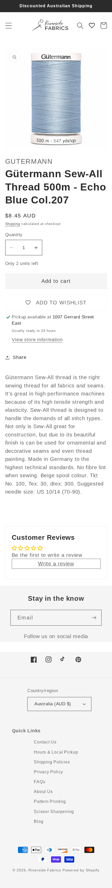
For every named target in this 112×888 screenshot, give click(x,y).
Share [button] (19, 357)
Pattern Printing (50, 801)
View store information (37, 339)
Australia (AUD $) (52, 703)
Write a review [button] (56, 563)
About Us (43, 791)
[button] (8, 25)
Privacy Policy (48, 772)
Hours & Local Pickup (56, 752)
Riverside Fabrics (44, 870)
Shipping (12, 224)
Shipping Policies (52, 762)
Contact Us (45, 742)
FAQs (39, 782)
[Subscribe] (93, 618)
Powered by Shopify (81, 870)
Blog (38, 821)
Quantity (14, 234)
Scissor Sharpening (54, 811)
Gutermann (29, 161)
